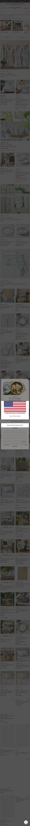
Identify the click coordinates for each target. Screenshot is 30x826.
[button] (26, 822)
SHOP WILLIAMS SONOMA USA (16, 421)
